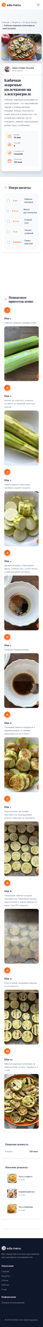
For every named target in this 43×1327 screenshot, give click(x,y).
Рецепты (16, 22)
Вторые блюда (30, 22)
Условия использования (12, 1302)
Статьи (4, 1280)
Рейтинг (5, 1285)
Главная (5, 22)
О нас (4, 1289)
